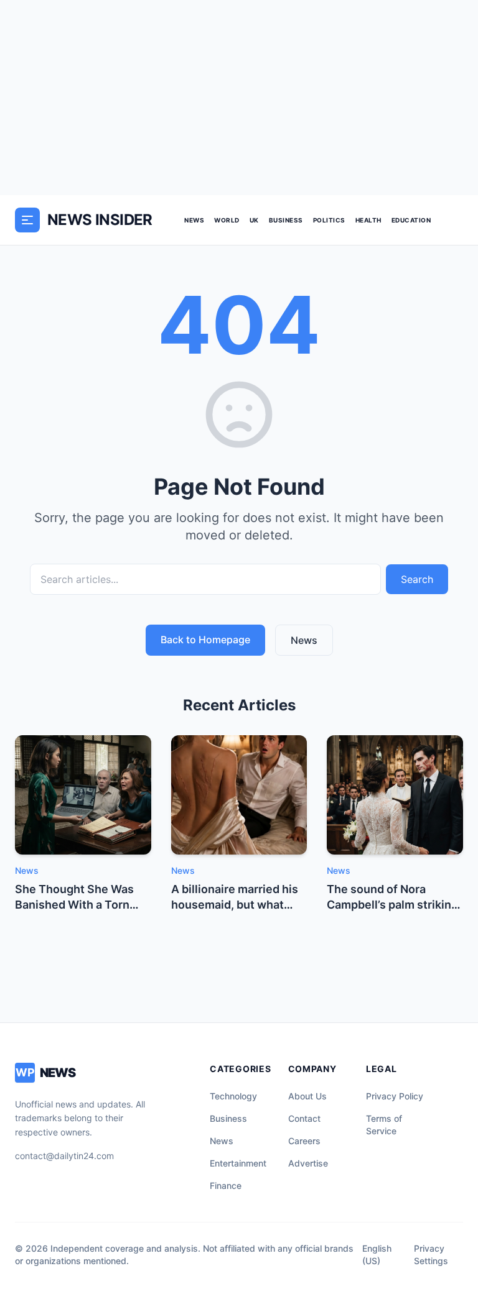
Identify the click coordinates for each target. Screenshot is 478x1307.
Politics (329, 220)
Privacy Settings (431, 1254)
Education (411, 220)
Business (286, 220)
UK (254, 220)
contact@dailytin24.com (64, 1155)
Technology (233, 1096)
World (227, 220)
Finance (225, 1185)
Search (417, 579)
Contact (304, 1118)
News (194, 220)
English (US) (376, 1254)
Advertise (308, 1163)
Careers (304, 1140)
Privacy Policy (394, 1096)
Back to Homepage (205, 639)
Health (368, 220)
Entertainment (238, 1163)
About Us (307, 1096)
